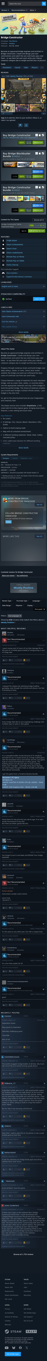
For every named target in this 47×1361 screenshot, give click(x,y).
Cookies (7, 1321)
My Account (28, 1321)
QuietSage (11, 740)
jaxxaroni (10, 875)
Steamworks (9, 1291)
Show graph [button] (38, 609)
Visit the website (8, 322)
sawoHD (10, 804)
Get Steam (27, 1309)
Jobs (25, 1287)
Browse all (39, 220)
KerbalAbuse (12, 948)
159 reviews (21, 635)
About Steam (9, 1283)
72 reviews (10, 842)
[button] (5, 10)
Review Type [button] (6, 601)
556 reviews (21, 742)
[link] (25, 142)
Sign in (3, 118)
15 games (10, 877)
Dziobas (10, 632)
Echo (9, 839)
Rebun (9, 706)
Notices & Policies (11, 1317)
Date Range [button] (6, 605)
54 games (10, 806)
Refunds (8, 1325)
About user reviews (8, 575)
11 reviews (19, 806)
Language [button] (36, 601)
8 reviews (10, 673)
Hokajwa (10, 670)
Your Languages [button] (13, 616)
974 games (10, 742)
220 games (10, 950)
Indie (26, 67)
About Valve (28, 1283)
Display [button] (30, 605)
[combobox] (25, 4)
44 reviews (20, 950)
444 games (10, 635)
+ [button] (41, 67)
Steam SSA (9, 1287)
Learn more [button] (38, 299)
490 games (10, 918)
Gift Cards (8, 1299)
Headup (12, 43)
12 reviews (10, 708)
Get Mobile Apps (13, 1354)
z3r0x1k (10, 916)
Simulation (7, 67)
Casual (17, 67)
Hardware (27, 1291)
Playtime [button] (19, 605)
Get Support (28, 1317)
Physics (35, 67)
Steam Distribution (11, 1295)
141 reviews (20, 918)
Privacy (7, 1309)
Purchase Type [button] (22, 601)
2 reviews (10, 984)
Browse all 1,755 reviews (23, 1254)
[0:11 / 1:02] (23, 90)
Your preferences (22, 575)
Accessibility (9, 1313)
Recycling (27, 1295)
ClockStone (13, 41)
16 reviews (19, 877)
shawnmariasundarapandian (17, 981)
